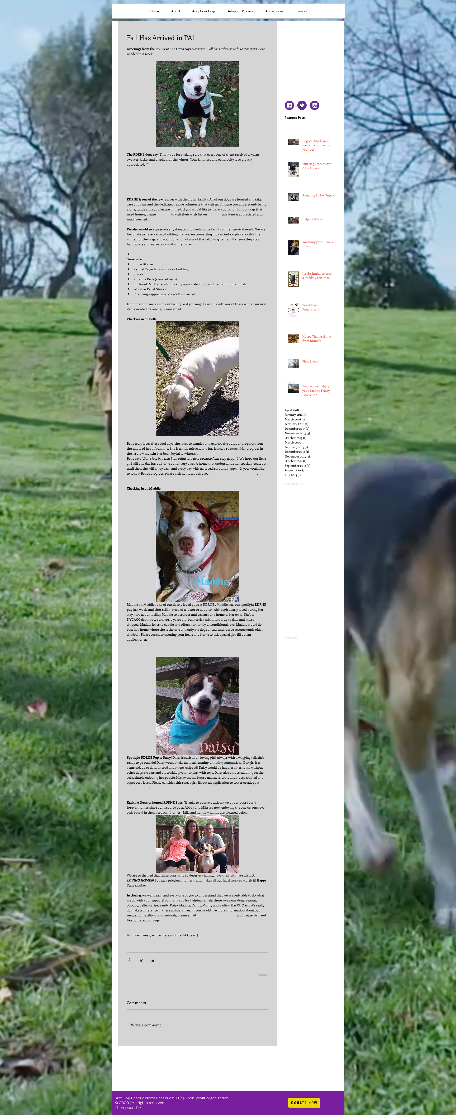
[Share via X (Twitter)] (140, 960)
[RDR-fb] (289, 105)
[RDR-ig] (314, 105)
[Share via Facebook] (129, 960)
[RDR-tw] (302, 105)
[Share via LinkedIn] (152, 960)
